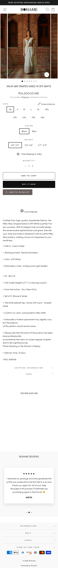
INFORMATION (28, 526)
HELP (28, 533)
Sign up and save (28, 547)
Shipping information (29, 368)
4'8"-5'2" (15, 145)
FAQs (29, 374)
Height (28, 140)
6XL (43, 117)
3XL (15, 117)
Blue (34, 131)
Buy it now (29, 184)
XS (10, 109)
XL (38, 109)
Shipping (25, 97)
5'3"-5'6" (29, 145)
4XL (24, 117)
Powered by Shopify (29, 565)
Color (29, 126)
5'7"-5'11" (42, 145)
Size (29, 104)
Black (24, 131)
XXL (47, 109)
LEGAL (28, 540)
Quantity (29, 161)
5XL (34, 117)
